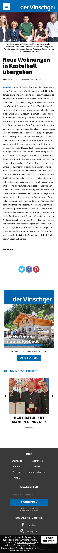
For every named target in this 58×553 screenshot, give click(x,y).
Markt (37, 466)
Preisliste (17, 472)
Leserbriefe (37, 460)
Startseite (17, 460)
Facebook (32, 524)
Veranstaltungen (37, 472)
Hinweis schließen (49, 540)
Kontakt (17, 466)
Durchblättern (29, 357)
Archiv (17, 477)
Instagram (31, 531)
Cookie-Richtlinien (26, 542)
